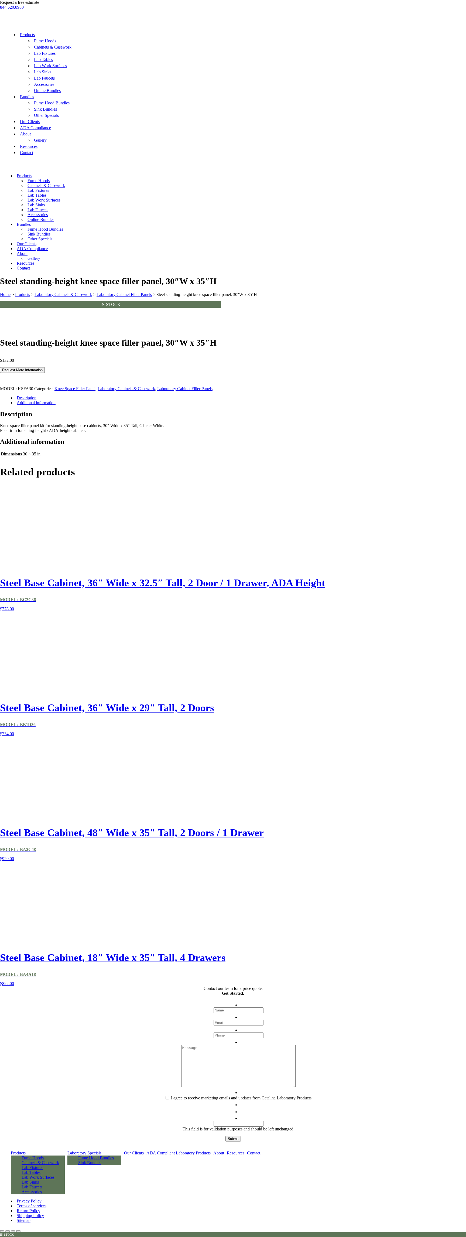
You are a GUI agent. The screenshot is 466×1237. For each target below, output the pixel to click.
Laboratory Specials (84, 1153)
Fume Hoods (45, 41)
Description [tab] (26, 398)
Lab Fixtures (45, 53)
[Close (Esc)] (18, 1231)
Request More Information (22, 370)
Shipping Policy (30, 1215)
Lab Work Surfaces (50, 65)
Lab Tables (43, 59)
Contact (26, 152)
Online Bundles (47, 90)
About (25, 134)
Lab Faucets (44, 78)
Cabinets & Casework (52, 47)
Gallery (40, 140)
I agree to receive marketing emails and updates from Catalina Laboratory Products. (242, 1098)
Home (5, 294)
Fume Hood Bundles (52, 103)
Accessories (44, 84)
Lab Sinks (42, 72)
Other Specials (46, 115)
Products (27, 34)
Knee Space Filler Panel (74, 388)
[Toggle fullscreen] (7, 1231)
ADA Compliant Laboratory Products (178, 1153)
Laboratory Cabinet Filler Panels (124, 294)
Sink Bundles (45, 109)
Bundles (27, 96)
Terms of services (31, 1206)
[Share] (13, 1231)
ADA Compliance (35, 127)
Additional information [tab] (36, 402)
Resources (28, 146)
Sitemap (23, 1220)
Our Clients (30, 121)
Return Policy (28, 1210)
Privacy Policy (29, 1201)
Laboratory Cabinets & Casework (63, 294)
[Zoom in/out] (2, 1231)
